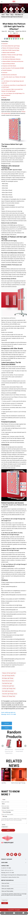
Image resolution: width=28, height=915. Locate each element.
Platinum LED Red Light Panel (9, 673)
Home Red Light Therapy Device (9, 693)
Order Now (6, 723)
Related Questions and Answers (9, 74)
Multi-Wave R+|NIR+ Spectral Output (11, 50)
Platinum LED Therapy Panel (8, 696)
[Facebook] (15, 854)
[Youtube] (7, 854)
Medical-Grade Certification (9, 52)
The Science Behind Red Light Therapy (11, 46)
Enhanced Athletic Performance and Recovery (13, 61)
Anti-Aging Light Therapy (7, 678)
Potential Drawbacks (7, 70)
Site (17, 33)
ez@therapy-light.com (8, 870)
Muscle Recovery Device (8, 680)
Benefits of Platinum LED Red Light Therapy (12, 54)
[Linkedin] (19, 854)
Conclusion (4, 72)
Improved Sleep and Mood (9, 63)
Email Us (6, 727)
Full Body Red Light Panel (8, 686)
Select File (4, 827)
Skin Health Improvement (8, 691)
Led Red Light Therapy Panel (8, 688)
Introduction (5, 43)
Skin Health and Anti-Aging (9, 57)
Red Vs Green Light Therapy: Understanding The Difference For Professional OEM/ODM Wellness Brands (16, 783)
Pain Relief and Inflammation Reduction (11, 59)
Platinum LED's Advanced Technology (10, 48)
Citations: (4, 97)
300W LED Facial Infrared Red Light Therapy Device (9, 751)
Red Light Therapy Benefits (8, 675)
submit (8, 830)
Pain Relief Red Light (7, 683)
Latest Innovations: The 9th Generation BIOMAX (13, 68)
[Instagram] (11, 854)
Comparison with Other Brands (9, 66)
